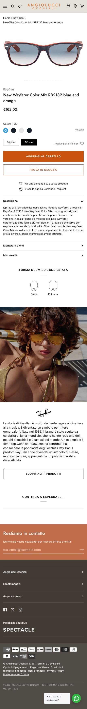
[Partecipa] (78, 549)
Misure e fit (10, 255)
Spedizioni (57, 667)
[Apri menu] (9, 6)
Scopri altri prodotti (43, 473)
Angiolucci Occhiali (17, 663)
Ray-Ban (18, 18)
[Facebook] (5, 609)
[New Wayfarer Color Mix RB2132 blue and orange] (5, 130)
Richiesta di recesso (14, 670)
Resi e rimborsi (36, 670)
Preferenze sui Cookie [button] (16, 674)
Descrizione (10, 200)
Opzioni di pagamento (15, 667)
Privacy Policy (55, 670)
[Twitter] (13, 609)
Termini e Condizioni (48, 663)
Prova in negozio (43, 169)
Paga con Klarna (39, 667)
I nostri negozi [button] (11, 583)
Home (6, 18)
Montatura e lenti (13, 245)
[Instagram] (20, 609)
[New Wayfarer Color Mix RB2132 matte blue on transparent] (21, 130)
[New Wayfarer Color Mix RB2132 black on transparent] (29, 130)
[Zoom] (43, 53)
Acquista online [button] (12, 596)
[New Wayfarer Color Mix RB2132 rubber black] (13, 130)
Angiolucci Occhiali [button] (15, 571)
